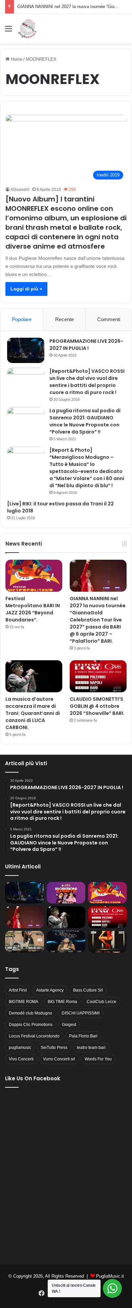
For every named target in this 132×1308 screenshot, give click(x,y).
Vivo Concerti (21, 1059)
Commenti (108, 319)
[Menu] (8, 31)
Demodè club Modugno (30, 1013)
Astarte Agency (50, 990)
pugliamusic (20, 1047)
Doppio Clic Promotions (30, 1024)
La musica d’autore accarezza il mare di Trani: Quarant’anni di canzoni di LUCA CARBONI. (32, 713)
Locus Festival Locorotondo (34, 1036)
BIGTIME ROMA (23, 1001)
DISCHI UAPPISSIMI (81, 1013)
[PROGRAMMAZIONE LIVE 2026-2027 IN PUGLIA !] (25, 350)
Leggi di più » (26, 288)
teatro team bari (91, 1047)
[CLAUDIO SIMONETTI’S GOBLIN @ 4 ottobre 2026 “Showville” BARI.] (98, 676)
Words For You (98, 1059)
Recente (64, 319)
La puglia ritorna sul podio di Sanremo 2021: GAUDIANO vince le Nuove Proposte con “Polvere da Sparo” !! (84, 421)
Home (15, 59)
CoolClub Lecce (101, 1001)
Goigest (69, 1024)
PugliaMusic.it (110, 1276)
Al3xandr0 (19, 189)
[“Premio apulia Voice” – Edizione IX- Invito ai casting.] (66, 892)
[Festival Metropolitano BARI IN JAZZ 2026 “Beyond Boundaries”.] (33, 576)
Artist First (18, 990)
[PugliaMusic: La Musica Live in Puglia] (27, 29)
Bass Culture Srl (88, 990)
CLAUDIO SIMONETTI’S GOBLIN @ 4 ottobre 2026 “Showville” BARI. (97, 706)
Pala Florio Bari (83, 1036)
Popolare (21, 319)
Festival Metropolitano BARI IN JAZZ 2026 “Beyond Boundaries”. (32, 609)
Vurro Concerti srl (59, 1059)
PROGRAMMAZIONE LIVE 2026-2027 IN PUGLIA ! (86, 345)
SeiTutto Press (54, 1047)
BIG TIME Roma (62, 1001)
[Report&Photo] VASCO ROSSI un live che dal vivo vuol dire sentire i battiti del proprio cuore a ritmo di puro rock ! (87, 382)
